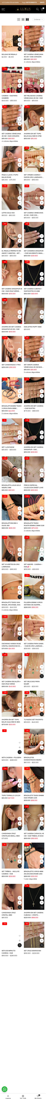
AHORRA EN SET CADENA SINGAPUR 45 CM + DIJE (11, 328)
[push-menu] (3, 9)
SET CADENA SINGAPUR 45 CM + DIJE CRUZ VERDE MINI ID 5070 (12, 290)
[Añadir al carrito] (42, 128)
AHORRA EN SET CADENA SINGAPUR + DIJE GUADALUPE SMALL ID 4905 (33, 448)
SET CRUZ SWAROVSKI (32, 951)
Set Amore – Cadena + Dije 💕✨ (33, 565)
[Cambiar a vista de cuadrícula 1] (23, 19)
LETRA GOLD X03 (8, 213)
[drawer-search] (37, 9)
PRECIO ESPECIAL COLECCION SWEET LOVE (33, 486)
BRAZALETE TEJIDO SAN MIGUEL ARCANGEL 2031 (11, 603)
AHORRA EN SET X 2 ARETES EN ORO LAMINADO (9, 990)
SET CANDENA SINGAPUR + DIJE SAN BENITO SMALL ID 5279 (34, 252)
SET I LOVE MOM (8, 447)
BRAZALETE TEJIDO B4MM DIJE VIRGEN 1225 (34, 796)
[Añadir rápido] (20, 49)
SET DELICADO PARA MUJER (32, 682)
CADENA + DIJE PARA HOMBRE (9, 97)
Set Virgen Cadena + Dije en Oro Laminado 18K (33, 176)
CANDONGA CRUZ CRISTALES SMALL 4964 (11, 834)
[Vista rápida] (20, 44)
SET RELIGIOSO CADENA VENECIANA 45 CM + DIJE (33, 97)
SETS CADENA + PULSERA (11, 757)
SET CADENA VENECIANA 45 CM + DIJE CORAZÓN (33, 55)
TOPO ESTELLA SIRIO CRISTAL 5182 (32, 990)
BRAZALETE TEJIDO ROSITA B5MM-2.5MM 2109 (34, 524)
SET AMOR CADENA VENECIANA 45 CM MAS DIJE (33, 366)
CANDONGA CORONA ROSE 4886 (32, 1066)
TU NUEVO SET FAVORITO (33, 720)
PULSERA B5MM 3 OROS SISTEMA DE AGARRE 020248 (33, 603)
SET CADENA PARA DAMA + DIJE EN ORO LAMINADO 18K (33, 645)
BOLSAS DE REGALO (9, 54)
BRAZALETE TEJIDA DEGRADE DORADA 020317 (12, 1027)
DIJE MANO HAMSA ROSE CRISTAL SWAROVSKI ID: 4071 (11, 645)
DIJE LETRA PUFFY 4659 (32, 327)
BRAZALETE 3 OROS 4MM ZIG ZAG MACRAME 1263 (33, 872)
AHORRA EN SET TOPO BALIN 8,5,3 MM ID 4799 (32, 135)
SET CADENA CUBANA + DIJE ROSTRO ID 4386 (33, 290)
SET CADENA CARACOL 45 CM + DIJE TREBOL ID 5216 (34, 834)
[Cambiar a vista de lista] (18, 19)
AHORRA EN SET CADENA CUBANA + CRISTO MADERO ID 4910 (33, 914)
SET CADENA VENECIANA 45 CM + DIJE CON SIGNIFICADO (33, 214)
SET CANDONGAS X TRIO (11, 365)
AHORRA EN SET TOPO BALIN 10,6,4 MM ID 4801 (11, 721)
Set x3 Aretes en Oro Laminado (11, 565)
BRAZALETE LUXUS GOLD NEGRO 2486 (11, 486)
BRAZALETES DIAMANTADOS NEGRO (33, 758)
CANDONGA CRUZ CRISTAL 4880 (9, 914)
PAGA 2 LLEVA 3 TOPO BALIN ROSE (10, 176)
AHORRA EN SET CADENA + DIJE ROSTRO (33, 407)
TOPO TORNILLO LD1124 (11, 795)
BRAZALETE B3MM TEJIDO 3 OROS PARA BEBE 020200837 (12, 407)
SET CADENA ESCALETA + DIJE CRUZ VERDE (11, 682)
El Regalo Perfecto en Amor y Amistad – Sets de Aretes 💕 (11, 252)
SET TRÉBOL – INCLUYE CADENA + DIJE (10, 872)
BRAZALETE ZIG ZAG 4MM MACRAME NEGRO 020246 (34, 1027)
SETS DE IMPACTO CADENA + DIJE (8, 952)
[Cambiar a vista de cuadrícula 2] (27, 19)
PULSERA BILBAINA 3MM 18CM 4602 (11, 1066)
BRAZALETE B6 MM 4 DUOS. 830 (10, 524)
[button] (20, 40)
